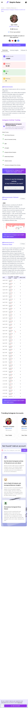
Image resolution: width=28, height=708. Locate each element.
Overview (5, 50)
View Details (8, 435)
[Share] (2, 706)
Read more (19, 702)
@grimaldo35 (8, 428)
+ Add (24, 450)
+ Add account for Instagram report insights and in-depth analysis (14, 171)
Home (2, 8)
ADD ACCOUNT (16, 705)
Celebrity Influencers (11, 8)
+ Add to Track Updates (14, 45)
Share (23, 198)
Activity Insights (14, 50)
